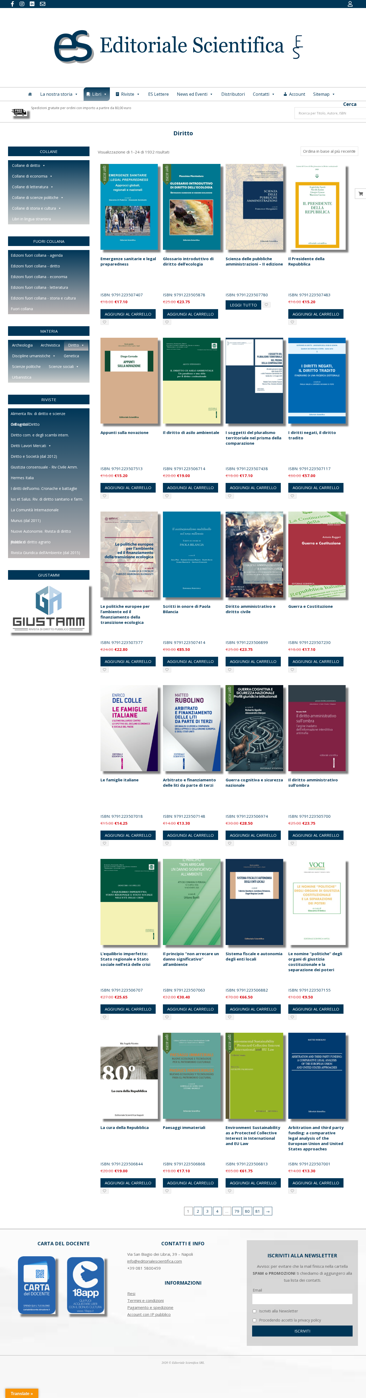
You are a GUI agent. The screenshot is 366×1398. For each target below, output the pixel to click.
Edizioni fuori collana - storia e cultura (43, 298)
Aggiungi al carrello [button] (128, 314)
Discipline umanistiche (31, 355)
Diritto (73, 345)
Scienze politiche (26, 366)
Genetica (71, 355)
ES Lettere (158, 94)
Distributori (233, 94)
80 (247, 1211)
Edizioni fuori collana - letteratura (39, 287)
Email (257, 1290)
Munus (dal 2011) (26, 520)
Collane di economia (29, 176)
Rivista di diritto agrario (31, 541)
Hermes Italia (22, 477)
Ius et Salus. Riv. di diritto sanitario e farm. (47, 499)
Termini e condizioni (145, 1300)
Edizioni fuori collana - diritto (35, 265)
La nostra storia (56, 94)
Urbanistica (21, 377)
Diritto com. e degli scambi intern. (40, 434)
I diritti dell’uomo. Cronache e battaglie (44, 488)
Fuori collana (22, 308)
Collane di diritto (26, 165)
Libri (96, 94)
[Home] (30, 94)
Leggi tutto (243, 305)
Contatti (261, 94)
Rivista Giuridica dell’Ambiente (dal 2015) (45, 552)
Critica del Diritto (25, 424)
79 (236, 1211)
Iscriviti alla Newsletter (278, 1310)
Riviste (127, 94)
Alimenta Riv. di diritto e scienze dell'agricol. (38, 415)
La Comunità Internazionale (35, 509)
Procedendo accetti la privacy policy (289, 1320)
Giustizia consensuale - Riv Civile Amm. (44, 467)
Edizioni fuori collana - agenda (37, 255)
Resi (131, 1293)
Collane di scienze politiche (35, 197)
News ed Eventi (192, 94)
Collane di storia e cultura (34, 208)
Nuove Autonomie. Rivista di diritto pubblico (41, 533)
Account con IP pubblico (149, 1314)
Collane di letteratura (30, 186)
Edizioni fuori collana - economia (39, 276)
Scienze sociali (61, 366)
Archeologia (22, 345)
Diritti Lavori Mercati (28, 445)
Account (297, 94)
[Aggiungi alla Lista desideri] (104, 322)
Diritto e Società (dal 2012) (34, 456)
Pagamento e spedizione (150, 1307)
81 (257, 1211)
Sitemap (321, 94)
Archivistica (50, 345)
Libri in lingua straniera (31, 218)
